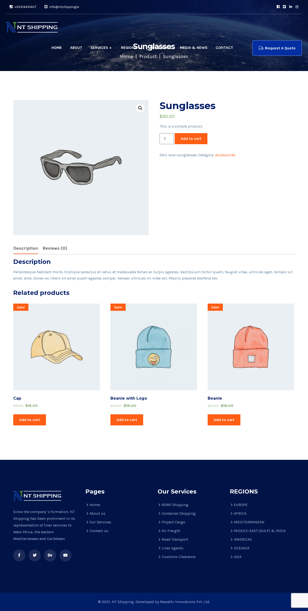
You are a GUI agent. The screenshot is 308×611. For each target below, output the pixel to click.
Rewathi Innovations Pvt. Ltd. (185, 601)
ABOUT (76, 47)
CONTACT (224, 47)
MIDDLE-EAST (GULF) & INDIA (260, 530)
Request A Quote (280, 48)
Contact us (99, 530)
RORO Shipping (175, 504)
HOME (56, 47)
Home (95, 504)
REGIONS (129, 47)
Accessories (225, 155)
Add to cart (191, 138)
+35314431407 (25, 7)
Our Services (100, 522)
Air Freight (171, 530)
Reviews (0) (55, 248)
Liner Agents (172, 548)
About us (97, 513)
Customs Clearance (178, 556)
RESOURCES (161, 47)
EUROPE (241, 504)
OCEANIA (241, 548)
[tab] (25, 248)
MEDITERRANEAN (249, 522)
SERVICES (99, 47)
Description (25, 248)
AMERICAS (243, 539)
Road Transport (175, 539)
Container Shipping (179, 513)
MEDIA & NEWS (193, 47)
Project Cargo (173, 522)
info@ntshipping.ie (64, 7)
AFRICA (240, 513)
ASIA (238, 556)
